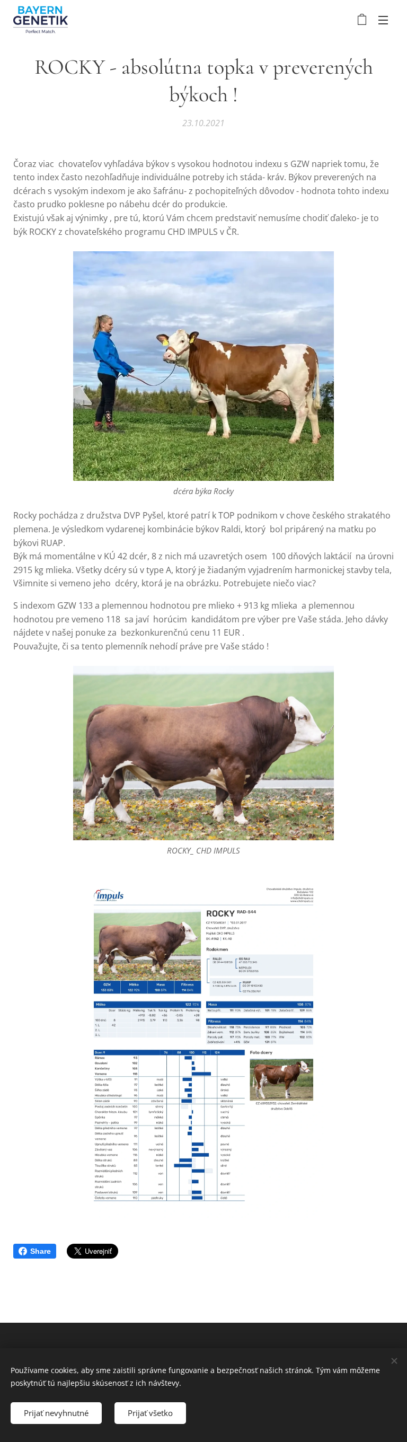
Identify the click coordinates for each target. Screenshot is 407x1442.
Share (40, 1251)
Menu (383, 19)
